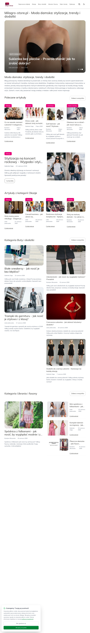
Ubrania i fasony (53, 4)
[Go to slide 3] (82, 69)
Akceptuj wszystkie (21, 627)
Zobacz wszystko (77, 98)
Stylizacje (72, 4)
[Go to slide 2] (80, 69)
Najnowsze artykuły (24, 4)
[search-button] (79, 4)
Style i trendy (63, 4)
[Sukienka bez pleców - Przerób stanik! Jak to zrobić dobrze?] (45, 46)
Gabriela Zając (29, 126)
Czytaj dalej (9, 181)
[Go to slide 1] (78, 69)
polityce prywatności (27, 619)
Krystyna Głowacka (51, 282)
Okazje (34, 4)
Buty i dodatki (42, 4)
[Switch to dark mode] (84, 4)
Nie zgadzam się (21, 623)
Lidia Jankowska (13, 67)
